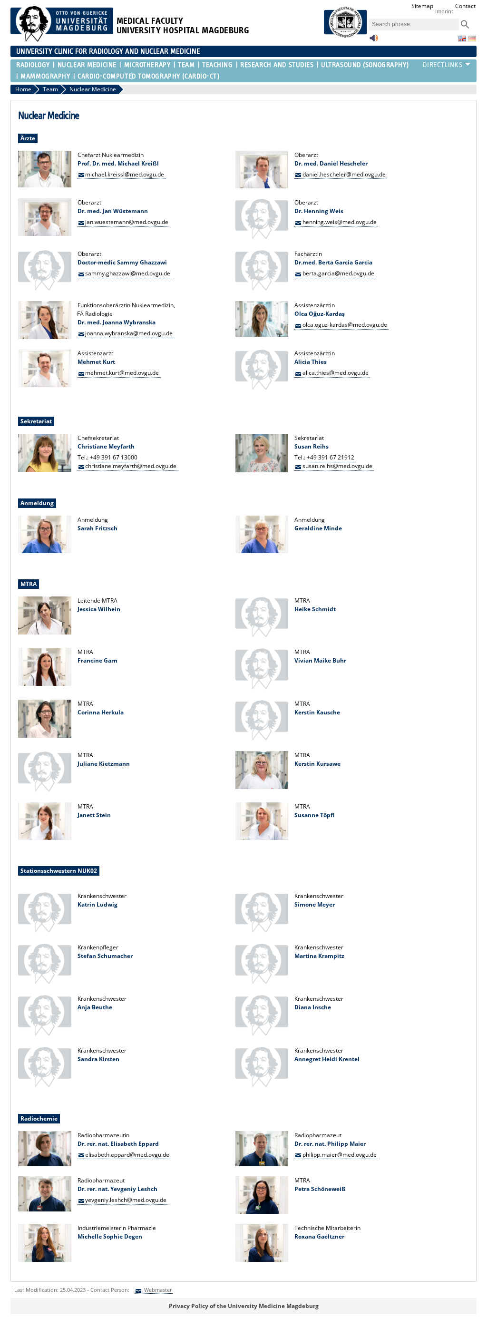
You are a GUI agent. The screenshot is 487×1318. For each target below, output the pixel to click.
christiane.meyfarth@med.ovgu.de (130, 466)
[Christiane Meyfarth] (44, 470)
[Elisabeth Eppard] (44, 1164)
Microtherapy (147, 64)
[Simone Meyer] (261, 931)
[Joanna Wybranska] (44, 337)
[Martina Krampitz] (261, 982)
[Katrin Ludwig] (44, 931)
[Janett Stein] (44, 838)
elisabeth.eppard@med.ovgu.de (127, 1154)
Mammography (45, 76)
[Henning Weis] (261, 238)
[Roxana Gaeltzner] (261, 1260)
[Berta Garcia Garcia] (261, 289)
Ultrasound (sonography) (365, 64)
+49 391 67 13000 (113, 457)
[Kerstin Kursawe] (261, 787)
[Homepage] (61, 40)
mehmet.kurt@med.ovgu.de (122, 373)
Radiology (33, 64)
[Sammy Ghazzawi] (44, 289)
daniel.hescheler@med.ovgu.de (344, 174)
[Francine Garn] (44, 684)
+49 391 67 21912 (330, 457)
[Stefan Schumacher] (44, 982)
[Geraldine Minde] (261, 551)
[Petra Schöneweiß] (261, 1212)
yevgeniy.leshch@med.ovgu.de (125, 1200)
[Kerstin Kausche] (261, 739)
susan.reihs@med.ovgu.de (337, 466)
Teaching (217, 64)
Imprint (444, 11)
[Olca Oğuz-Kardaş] (261, 335)
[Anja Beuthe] (44, 1034)
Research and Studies (276, 64)
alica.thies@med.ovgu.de (335, 373)
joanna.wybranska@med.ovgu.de (129, 333)
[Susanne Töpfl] (261, 838)
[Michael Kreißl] (44, 185)
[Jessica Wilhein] (44, 632)
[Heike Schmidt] (261, 636)
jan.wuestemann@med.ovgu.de (126, 222)
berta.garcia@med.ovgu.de (338, 273)
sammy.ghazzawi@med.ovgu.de (127, 273)
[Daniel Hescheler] (261, 186)
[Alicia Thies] (261, 388)
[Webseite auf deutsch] (472, 38)
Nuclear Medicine (87, 64)
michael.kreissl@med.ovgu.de (124, 174)
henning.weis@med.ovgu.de (339, 222)
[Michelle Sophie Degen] (44, 1260)
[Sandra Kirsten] (44, 1086)
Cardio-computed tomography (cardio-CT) (148, 76)
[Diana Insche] (261, 1034)
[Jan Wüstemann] (44, 234)
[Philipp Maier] (261, 1164)
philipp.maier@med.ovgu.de (339, 1154)
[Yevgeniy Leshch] (44, 1209)
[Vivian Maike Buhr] (261, 687)
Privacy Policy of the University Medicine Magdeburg (244, 1306)
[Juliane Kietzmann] (44, 790)
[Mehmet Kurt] (44, 385)
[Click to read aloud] (374, 41)
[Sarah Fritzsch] (44, 551)
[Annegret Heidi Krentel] (261, 1086)
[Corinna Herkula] (44, 736)
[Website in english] (462, 38)
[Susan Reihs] (261, 470)
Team (186, 64)
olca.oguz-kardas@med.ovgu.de (344, 325)
